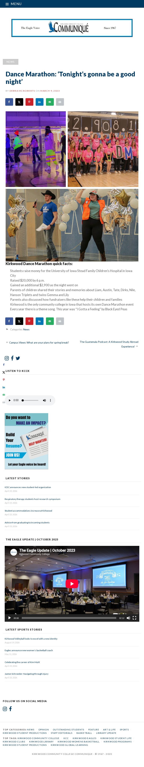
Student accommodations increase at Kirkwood (28, 510)
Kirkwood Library (41, 741)
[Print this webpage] (60, 102)
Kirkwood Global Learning (69, 745)
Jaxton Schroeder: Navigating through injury (26, 673)
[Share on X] (19, 102)
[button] (36, 149)
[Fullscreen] (134, 618)
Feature (93, 729)
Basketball (84, 733)
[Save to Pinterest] (29, 102)
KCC (66, 738)
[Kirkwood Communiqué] (72, 28)
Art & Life (109, 729)
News (11, 61)
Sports (124, 729)
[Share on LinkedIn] (40, 102)
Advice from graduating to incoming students (27, 522)
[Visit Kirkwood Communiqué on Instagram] (7, 359)
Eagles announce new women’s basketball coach (29, 650)
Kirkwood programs (118, 741)
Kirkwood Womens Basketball (79, 741)
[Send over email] (50, 102)
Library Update (106, 733)
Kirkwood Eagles (84, 738)
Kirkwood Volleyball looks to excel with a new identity (31, 638)
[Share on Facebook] (9, 102)
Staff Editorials (61, 733)
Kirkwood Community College (39, 738)
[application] (72, 584)
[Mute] (128, 618)
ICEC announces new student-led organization (28, 487)
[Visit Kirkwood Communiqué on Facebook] (12, 359)
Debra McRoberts (22, 90)
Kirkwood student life (116, 738)
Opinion (43, 729)
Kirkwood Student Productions (25, 733)
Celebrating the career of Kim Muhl (22, 662)
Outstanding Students (68, 729)
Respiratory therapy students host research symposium (32, 499)
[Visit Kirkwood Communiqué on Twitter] (18, 359)
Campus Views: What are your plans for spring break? (39, 342)
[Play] (9, 618)
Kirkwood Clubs (14, 741)
